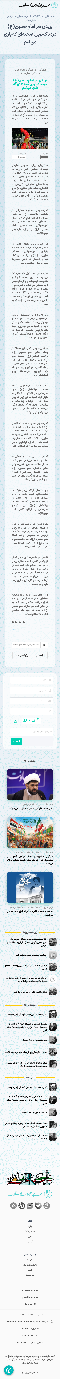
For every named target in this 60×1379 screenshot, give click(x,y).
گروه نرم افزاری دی (30, 1373)
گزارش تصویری (30, 1265)
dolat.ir (28, 1304)
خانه (30, 1221)
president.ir (29, 1297)
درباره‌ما (30, 1226)
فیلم (30, 1270)
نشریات (30, 1260)
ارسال (16, 741)
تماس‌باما (30, 1231)
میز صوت (30, 1275)
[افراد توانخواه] (9, 1370)
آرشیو (30, 1241)
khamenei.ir (28, 1291)
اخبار (30, 1236)
